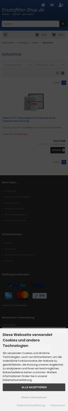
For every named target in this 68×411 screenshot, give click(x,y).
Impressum (57, 405)
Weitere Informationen (34, 397)
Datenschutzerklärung (31, 405)
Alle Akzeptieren (34, 387)
